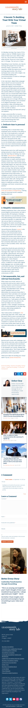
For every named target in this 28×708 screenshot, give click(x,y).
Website (3, 529)
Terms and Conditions (11, 706)
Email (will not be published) (8, 522)
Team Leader (8, 479)
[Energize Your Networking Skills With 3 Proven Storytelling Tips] (14, 409)
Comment (4, 499)
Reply (24, 494)
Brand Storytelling (5, 365)
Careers (3, 367)
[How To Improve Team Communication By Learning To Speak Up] (14, 432)
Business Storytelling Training (18, 365)
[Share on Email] (24, 373)
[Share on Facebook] (15, 373)
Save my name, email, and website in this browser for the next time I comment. (13, 537)
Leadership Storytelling (11, 367)
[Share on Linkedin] (21, 373)
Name (3, 516)
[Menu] (25, 2)
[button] (7, 699)
